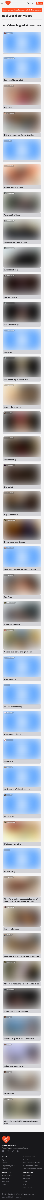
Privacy (25, 1181)
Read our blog (6, 1181)
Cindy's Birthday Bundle (8, 1166)
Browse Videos (27, 1160)
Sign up (4, 1160)
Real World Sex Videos (17, 16)
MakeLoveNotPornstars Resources (32, 1168)
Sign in (33, 3)
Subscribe (4, 1163)
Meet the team (6, 1178)
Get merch (5, 1168)
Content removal (27, 1187)
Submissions (26, 1178)
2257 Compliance (27, 1175)
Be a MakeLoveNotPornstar (30, 1166)
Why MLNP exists (7, 1175)
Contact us (5, 1184)
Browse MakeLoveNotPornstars (31, 1163)
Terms (24, 1184)
